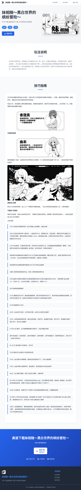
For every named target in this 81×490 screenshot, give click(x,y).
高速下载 (75, 2)
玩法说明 (55, 2)
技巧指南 (65, 2)
